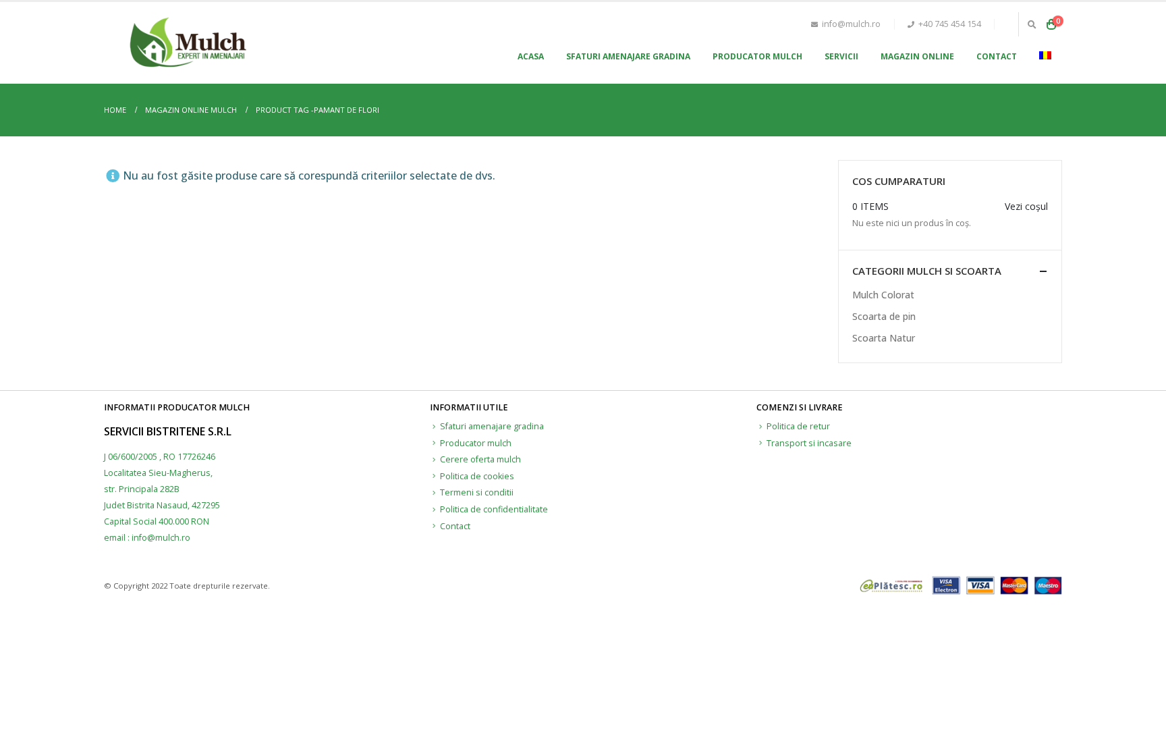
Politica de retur (798, 426)
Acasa (531, 56)
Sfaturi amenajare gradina (628, 56)
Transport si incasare (809, 443)
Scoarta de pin (884, 316)
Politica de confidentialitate (494, 509)
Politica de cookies (477, 476)
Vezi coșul (1026, 206)
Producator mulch (757, 56)
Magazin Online (917, 56)
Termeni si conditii (476, 492)
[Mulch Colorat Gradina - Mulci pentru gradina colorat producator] (188, 43)
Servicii (841, 56)
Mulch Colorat (883, 294)
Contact (996, 56)
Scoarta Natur (883, 337)
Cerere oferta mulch (480, 459)
